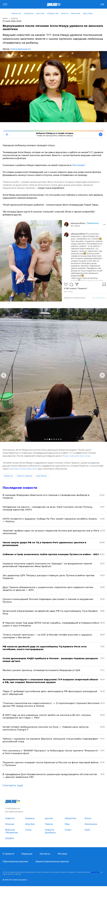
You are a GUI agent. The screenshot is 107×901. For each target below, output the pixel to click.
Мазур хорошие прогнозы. (76, 456)
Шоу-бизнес (41, 476)
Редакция (27, 854)
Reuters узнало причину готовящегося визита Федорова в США (41, 670)
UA (102, 4)
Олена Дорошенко (20, 49)
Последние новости (20, 488)
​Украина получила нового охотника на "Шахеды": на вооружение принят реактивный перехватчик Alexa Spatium (47, 565)
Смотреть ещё (13, 785)
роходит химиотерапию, (24, 469)
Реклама (62, 854)
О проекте (8, 854)
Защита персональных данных (52, 861)
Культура (14, 18)
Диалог (5, 18)
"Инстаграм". (79, 165)
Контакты (45, 854)
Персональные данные (15, 861)
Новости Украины (24, 476)
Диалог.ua (95, 872)
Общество (8, 476)
